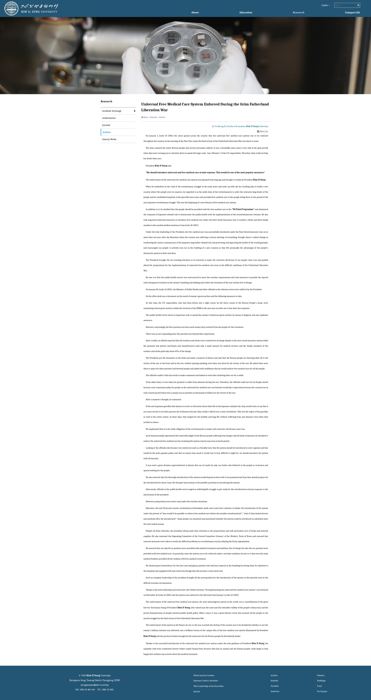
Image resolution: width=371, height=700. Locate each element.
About (195, 12)
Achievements (109, 118)
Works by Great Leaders (203, 675)
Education (246, 12)
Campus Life (352, 12)
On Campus (322, 691)
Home (145, 117)
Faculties (275, 686)
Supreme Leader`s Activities (205, 680)
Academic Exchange (111, 111)
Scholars (320, 675)
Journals (106, 125)
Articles (107, 132)
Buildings (321, 680)
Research (298, 12)
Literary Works (109, 139)
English (325, 5)
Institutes (275, 691)
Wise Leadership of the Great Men (208, 686)
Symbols (274, 680)
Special (196, 691)
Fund (319, 686)
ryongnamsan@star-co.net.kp (95, 685)
